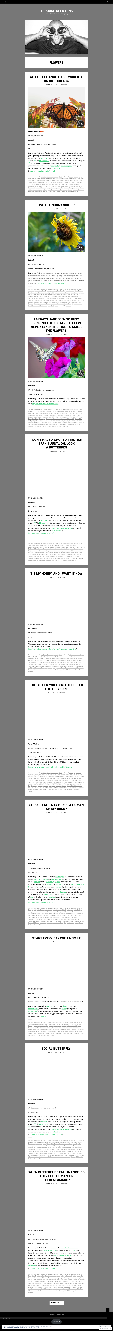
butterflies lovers (57, 910)
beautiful (38, 1024)
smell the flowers (45, 304)
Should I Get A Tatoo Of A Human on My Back (53, 921)
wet (37, 1035)
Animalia (76, 177)
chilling (30, 180)
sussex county (52, 558)
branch (54, 774)
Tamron (70, 190)
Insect (67, 180)
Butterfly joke (64, 178)
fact (50, 180)
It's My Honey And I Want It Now (65, 660)
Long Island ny (73, 415)
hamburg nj (58, 547)
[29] (35, 160)
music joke (78, 182)
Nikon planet (71, 186)
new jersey (38, 184)
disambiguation (40, 180)
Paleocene (32, 1266)
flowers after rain (76, 1024)
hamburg (52, 547)
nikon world (53, 188)
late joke (36, 551)
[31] (29, 525)
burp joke (38, 291)
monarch (37, 882)
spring (54, 668)
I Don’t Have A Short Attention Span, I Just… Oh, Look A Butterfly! (56, 443)
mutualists (51, 897)
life (51, 182)
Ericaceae (44, 1016)
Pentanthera (32, 1011)
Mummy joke (72, 182)
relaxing (35, 786)
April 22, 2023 (52, 692)
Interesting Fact (43, 182)
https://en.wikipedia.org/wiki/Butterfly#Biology (45, 1134)
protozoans (80, 884)
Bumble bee (68, 657)
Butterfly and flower (51, 291)
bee (48, 657)
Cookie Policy (36, 1327)
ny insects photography (56, 420)
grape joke (61, 1278)
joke (49, 182)
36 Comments (63, 1183)
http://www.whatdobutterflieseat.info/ (51, 283)
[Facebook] (5, 2)
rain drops (81, 1029)
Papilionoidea (67, 1255)
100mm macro (73, 655)
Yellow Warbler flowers (66, 789)
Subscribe (56, 1321)
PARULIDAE (39, 784)
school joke (38, 921)
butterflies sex (65, 1142)
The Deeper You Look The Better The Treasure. (56, 687)
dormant (44, 158)
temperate (55, 166)
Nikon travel (78, 186)
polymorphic (59, 877)
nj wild (81, 188)
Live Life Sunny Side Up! (57, 205)
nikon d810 (48, 184)
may (29, 662)
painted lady (50, 882)
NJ (70, 188)
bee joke (52, 657)
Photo (34, 190)
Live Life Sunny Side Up (74, 294)
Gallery (44, 177)
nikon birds (53, 778)
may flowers (34, 662)
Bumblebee (31, 658)
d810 (33, 180)
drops (59, 1024)
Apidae (38, 657)
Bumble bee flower (76, 657)
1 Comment (62, 451)
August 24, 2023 (52, 451)
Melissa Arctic (44, 161)
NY (48, 420)
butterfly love (38, 1144)
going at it (59, 1146)
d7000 (52, 293)
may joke (40, 662)
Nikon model (31, 915)
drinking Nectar (56, 658)
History (64, 180)
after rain (71, 1022)
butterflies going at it (56, 1142)
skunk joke (55, 786)
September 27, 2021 (51, 812)
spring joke (50, 1031)
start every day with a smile (69, 1031)
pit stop (45, 190)
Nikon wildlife (31, 188)
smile (33, 1031)
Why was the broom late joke (43, 560)
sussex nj (67, 558)
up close (63, 670)
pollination (62, 892)
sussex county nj (60, 558)
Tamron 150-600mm (78, 190)
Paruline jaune (46, 784)
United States (41, 191)
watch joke (81, 1155)
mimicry (45, 879)
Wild (47, 191)
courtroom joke (65, 774)
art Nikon (44, 657)
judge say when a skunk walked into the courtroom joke (60, 776)
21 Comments (63, 334)
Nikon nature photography (35, 298)
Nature (30, 184)
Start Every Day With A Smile (56, 938)
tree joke (82, 1033)
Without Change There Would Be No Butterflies (56, 79)
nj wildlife (41, 556)
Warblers (75, 787)
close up (41, 658)
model (66, 182)
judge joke (42, 776)
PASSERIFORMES (55, 784)
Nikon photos (64, 186)
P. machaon (35, 302)
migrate (57, 882)
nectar (33, 184)
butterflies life (40, 910)
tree (60, 787)
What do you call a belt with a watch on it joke (61, 1157)
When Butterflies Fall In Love (75, 1289)
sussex (46, 558)
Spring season (58, 1031)
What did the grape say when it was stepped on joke (54, 1289)
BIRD (40, 774)
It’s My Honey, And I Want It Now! (56, 573)
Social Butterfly (36, 1155)
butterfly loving (46, 1144)
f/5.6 (54, 413)
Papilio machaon (43, 302)
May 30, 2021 (51, 942)
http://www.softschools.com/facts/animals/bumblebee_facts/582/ (52, 649)
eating (62, 658)
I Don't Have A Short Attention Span (75, 547)
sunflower (57, 304)
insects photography (33, 182)
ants (31, 897)
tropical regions (66, 166)
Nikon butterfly (66, 913)
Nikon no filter (39, 186)
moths (73, 1250)
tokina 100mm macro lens (43, 1033)
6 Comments (61, 1052)
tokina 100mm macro (66, 668)
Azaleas (34, 1024)
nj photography (75, 188)
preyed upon (57, 887)
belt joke (42, 1142)
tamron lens (31, 191)
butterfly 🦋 (57, 178)
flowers (57, 180)
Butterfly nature (72, 178)
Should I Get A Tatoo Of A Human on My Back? (56, 807)
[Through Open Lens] (56, 37)
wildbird (41, 789)
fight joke (61, 413)
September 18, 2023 (52, 209)
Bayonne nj (36, 774)
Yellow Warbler (55, 789)
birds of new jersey (47, 774)
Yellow (49, 789)
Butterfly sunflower (33, 293)
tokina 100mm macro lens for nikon (40, 670)
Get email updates (56, 1315)
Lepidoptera (51, 1250)
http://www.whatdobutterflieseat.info (45, 404)
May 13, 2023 (52, 577)
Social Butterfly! (56, 1049)
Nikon (43, 184)
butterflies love (48, 910)
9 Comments (61, 577)
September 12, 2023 (51, 334)
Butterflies (47, 1142)
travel (36, 191)
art (41, 177)
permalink (75, 191)
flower (53, 180)
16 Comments (63, 84)
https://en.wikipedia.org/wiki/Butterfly (42, 171)
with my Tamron (61, 191)
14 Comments (61, 692)
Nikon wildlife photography (43, 188)
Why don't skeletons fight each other (65, 424)
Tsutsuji (64, 1009)
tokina (58, 668)
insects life (81, 180)
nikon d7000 (64, 296)
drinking (46, 180)
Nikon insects (62, 184)
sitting (61, 190)
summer (65, 190)
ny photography (71, 420)
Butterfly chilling (41, 178)
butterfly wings (80, 178)
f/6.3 (38, 1146)
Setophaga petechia (43, 786)
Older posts (56, 1303)
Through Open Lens (56, 11)
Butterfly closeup (49, 178)
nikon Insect (55, 184)
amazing (71, 177)
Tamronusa (49, 923)
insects (76, 180)
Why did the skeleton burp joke (39, 306)
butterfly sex (62, 1144)
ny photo (64, 420)
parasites (50, 884)
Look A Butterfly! (45, 551)
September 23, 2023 (51, 84)
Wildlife (60, 177)
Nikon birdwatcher (61, 778)
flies (29, 887)
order (45, 1250)
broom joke (35, 545)
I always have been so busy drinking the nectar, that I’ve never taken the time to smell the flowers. (56, 325)
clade (76, 1248)
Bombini (57, 657)
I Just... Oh (63, 549)
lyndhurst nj (61, 182)
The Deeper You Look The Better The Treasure (43, 787)
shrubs (65, 1006)
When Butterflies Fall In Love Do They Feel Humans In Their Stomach (46, 1291)
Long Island (66, 415)
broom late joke (42, 545)
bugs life (34, 910)
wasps (73, 884)
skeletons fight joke (73, 422)
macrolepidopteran (67, 1248)
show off (68, 921)
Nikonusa (66, 188)
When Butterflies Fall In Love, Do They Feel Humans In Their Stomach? (56, 1176)
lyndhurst (55, 182)
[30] (29, 162)
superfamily (58, 1255)
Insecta (72, 180)
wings (54, 191)
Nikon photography (55, 186)
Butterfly (34, 178)
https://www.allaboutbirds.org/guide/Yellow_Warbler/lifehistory (50, 767)
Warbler (71, 787)
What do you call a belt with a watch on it (38, 1157)
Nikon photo (46, 186)
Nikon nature (69, 184)
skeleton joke (37, 304)
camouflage (37, 879)
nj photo (73, 666)
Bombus (62, 657)
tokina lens (73, 1033)
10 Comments (63, 812)
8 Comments (62, 209)
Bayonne (30, 774)
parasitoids (59, 884)
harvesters (47, 894)
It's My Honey (53, 660)
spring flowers (43, 1031)
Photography (50, 177)
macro (80, 660)
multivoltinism (57, 168)
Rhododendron (33, 1009)
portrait (56, 177)
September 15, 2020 (51, 1183)
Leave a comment (61, 942)
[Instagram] (9, 2)
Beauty (43, 1024)
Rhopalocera (55, 190)
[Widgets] (107, 1310)
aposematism (56, 879)
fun (61, 180)
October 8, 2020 (52, 1052)
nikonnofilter (60, 188)
